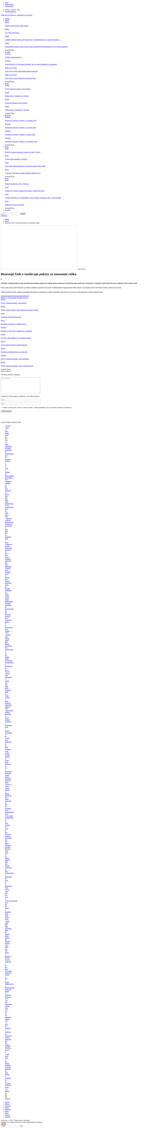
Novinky (8, 52)
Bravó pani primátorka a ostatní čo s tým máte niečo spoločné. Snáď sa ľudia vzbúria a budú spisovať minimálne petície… (8, 690)
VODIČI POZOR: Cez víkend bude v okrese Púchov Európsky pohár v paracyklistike (33, 198)
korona (8, 296)
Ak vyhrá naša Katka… (12, 33)
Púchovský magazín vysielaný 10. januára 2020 (20, 127)
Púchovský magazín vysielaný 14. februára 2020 (20, 120)
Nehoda (3, 355)
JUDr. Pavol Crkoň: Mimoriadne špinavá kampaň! (21, 71)
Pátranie (3, 327)
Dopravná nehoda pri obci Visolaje (16, 103)
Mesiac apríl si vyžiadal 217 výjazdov (17, 110)
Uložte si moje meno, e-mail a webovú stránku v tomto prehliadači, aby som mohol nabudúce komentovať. (37, 407)
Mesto (7, 20)
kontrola (3, 296)
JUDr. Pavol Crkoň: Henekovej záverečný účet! (20, 78)
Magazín (8, 115)
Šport (6, 178)
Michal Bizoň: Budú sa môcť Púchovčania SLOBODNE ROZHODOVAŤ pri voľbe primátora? (36, 47)
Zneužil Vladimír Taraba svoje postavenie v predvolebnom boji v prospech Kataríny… (33, 40)
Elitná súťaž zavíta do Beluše (14, 205)
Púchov (7, 18)
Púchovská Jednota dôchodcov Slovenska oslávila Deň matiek (25, 166)
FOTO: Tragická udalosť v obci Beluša (17, 89)
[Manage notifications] (3, 1124)
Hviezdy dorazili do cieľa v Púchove (17, 184)
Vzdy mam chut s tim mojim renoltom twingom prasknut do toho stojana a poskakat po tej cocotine (8, 1069)
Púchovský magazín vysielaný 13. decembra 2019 (21, 141)
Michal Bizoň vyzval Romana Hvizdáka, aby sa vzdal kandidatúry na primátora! (31, 64)
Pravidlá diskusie (10, 11)
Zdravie (7, 1115)
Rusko (27, 296)
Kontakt (7, 210)
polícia (22, 296)
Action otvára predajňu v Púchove (16, 159)
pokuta (18, 296)
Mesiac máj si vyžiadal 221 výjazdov (17, 96)
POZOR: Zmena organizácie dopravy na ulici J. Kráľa (22, 152)
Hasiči (7, 92)
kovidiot (13, 296)
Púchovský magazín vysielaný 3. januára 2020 (20, 134)
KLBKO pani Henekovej (13, 57)
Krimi (7, 83)
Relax (7, 147)
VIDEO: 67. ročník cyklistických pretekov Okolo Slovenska (24, 191)
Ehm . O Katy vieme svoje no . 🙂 (7, 433)
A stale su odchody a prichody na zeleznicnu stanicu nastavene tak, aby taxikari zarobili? (8, 1035)
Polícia (7, 85)
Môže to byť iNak (11, 68)
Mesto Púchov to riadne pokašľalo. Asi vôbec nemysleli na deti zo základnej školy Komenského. (9, 800)
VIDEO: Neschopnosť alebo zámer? (17, 26)
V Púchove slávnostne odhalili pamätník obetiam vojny (23, 173)
